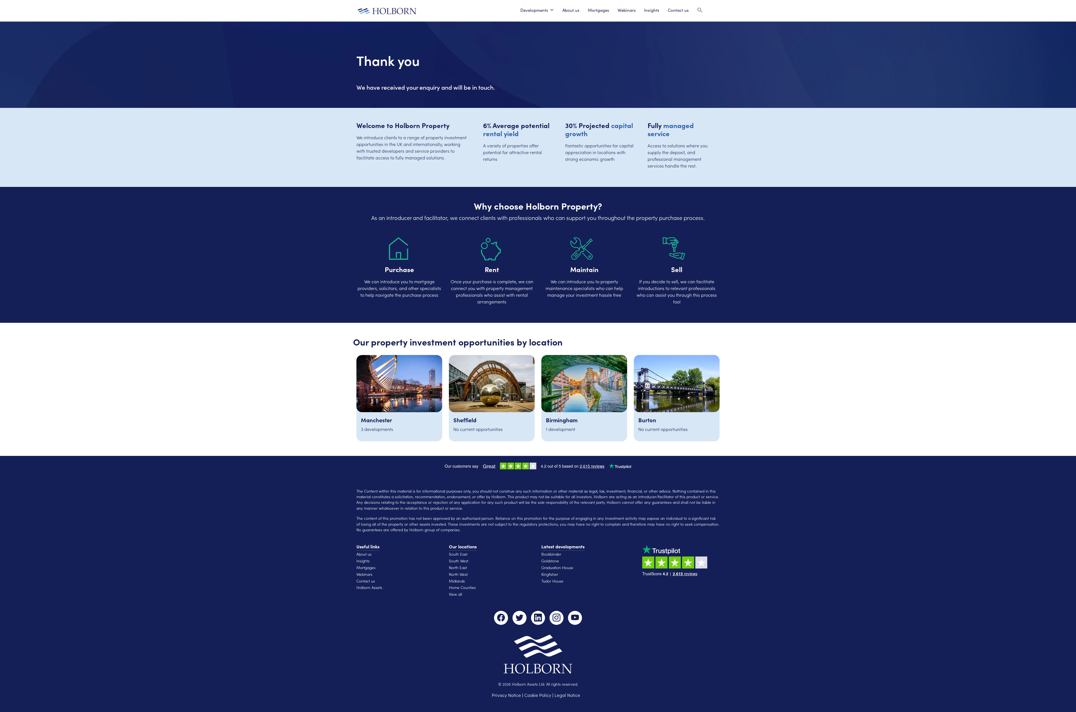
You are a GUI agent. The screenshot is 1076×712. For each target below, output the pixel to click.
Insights (651, 10)
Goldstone (550, 560)
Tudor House (552, 581)
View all (455, 594)
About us (570, 10)
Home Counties (462, 587)
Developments (534, 10)
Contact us (678, 10)
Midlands (457, 581)
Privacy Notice (506, 695)
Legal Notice (567, 695)
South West (458, 560)
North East (458, 567)
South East (458, 554)
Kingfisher (549, 574)
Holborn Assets (369, 587)
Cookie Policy (537, 695)
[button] (700, 9)
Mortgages (598, 10)
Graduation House (557, 567)
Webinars (627, 10)
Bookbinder (551, 554)
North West (458, 574)
